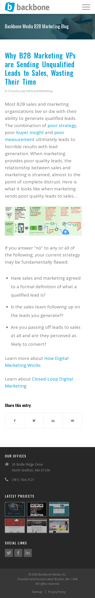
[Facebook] (18, 553)
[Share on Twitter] (33, 420)
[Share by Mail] (72, 420)
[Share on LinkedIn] (53, 420)
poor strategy (62, 125)
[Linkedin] (28, 553)
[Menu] (83, 7)
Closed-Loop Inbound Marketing (30, 91)
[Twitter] (9, 553)
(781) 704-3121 (23, 479)
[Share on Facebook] (14, 420)
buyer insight (30, 132)
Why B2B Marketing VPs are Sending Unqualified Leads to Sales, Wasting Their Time (40, 68)
